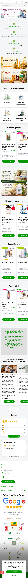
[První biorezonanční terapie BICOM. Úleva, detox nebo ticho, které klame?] (9, 369)
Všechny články (14, 409)
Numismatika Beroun (7, 512)
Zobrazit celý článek (9, 401)
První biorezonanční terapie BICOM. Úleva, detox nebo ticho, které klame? (9, 376)
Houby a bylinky (21, 512)
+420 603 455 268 (8, 470)
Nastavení (14, 575)
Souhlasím (15, 571)
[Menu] (26, 1)
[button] (26, 448)
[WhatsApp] (2, 477)
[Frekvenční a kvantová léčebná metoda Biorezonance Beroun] (6, 543)
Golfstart (15, 512)
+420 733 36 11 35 (8, 473)
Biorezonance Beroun (14, 514)
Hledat (25, 5)
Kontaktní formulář (8, 481)
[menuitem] (7, 102)
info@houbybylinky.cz (8, 467)
